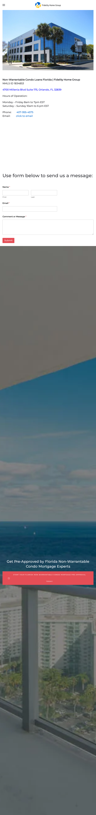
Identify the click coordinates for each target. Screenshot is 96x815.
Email (6, 203)
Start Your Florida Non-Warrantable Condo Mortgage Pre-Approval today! (49, 578)
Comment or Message (14, 216)
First (4, 197)
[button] (3, 5)
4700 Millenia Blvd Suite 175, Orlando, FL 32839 (31, 89)
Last (33, 197)
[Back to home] (48, 5)
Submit (8, 240)
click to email (24, 115)
